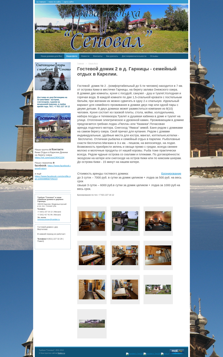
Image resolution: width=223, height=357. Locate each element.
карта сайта (68, 2)
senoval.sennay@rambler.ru (48, 219)
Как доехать (112, 56)
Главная (80, 63)
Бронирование (171, 173)
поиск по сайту (54, 2)
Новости (85, 56)
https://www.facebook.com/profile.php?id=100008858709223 (55, 177)
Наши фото (71, 56)
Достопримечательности (134, 56)
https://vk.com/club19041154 (49, 157)
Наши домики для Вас (51, 56)
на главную (41, 2)
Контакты (97, 56)
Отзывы (154, 56)
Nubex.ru (61, 353)
